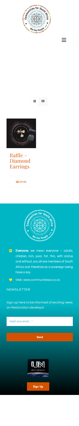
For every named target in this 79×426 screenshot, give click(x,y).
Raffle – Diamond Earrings (20, 161)
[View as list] (43, 101)
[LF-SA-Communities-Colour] (36, 5)
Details (23, 181)
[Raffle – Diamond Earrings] (21, 133)
